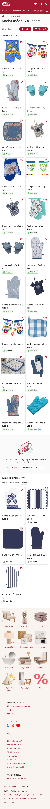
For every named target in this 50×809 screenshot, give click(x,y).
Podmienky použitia (16, 763)
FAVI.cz (7, 795)
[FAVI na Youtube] (18, 725)
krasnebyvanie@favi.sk (19, 706)
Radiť (26, 29)
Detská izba (9, 689)
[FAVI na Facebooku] (8, 725)
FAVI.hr (40, 795)
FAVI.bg (34, 798)
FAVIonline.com (11, 786)
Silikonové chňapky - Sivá (14, 265)
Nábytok (6, 11)
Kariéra (10, 714)
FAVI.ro (23, 795)
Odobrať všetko (13, 467)
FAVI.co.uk (25, 798)
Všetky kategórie (36, 11)
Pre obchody (12, 756)
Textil (25, 11)
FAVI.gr (7, 802)
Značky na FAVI (14, 745)
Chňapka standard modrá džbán (17, 186)
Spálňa (41, 667)
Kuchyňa (41, 647)
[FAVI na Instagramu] (13, 725)
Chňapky (17, 16)
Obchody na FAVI (14, 741)
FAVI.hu (32, 795)
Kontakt (10, 710)
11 (46, 42)
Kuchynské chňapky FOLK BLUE (17, 344)
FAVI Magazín (13, 752)
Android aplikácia (18, 778)
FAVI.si (15, 802)
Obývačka (25, 667)
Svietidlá (9, 647)
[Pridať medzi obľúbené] (21, 42)
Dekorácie (16, 11)
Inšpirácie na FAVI (15, 748)
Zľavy (41, 688)
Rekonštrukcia (26, 647)
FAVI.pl (15, 795)
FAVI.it (7, 798)
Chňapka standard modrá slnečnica (18, 68)
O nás (9, 737)
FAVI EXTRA (12, 760)
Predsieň (25, 688)
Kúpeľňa (9, 667)
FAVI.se (15, 798)
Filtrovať (42, 29)
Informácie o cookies (16, 767)
